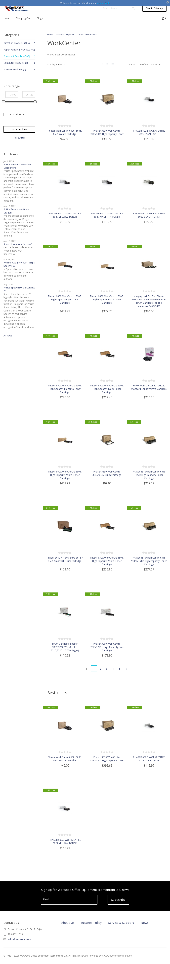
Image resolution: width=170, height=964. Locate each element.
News (145, 922)
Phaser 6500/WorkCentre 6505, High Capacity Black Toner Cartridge (107, 389)
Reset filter (19, 137)
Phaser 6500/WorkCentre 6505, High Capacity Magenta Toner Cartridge (65, 389)
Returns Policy (91, 922)
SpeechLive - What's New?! (17, 244)
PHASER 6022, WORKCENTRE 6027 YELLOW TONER (65, 215)
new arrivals (103, 3)
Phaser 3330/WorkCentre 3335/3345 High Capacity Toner (107, 132)
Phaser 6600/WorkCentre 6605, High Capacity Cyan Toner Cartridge (65, 299)
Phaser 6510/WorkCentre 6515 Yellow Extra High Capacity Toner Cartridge (149, 561)
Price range (11, 86)
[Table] (113, 64)
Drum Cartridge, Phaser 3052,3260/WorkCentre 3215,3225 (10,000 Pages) (65, 647)
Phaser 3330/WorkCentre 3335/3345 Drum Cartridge (106, 473)
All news (7, 335)
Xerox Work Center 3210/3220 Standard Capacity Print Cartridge (149, 387)
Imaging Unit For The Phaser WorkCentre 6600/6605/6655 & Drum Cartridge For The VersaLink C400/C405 (149, 301)
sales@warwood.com (19, 939)
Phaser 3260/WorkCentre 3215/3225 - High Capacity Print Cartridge (107, 647)
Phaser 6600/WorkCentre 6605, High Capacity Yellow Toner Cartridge (65, 475)
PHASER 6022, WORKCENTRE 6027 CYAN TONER (149, 132)
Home (50, 34)
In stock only (17, 114)
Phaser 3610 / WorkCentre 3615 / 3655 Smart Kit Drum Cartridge (65, 559)
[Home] (16, 8)
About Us (68, 922)
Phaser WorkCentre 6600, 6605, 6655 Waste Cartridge (65, 132)
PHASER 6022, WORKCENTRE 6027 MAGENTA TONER (107, 215)
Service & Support (121, 922)
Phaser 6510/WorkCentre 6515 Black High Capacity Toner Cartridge (149, 475)
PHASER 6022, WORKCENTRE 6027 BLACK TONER (149, 215)
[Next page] (127, 668)
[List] (107, 64)
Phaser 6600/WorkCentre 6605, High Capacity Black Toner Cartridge (107, 299)
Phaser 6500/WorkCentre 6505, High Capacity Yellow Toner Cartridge (107, 561)
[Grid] (101, 64)
